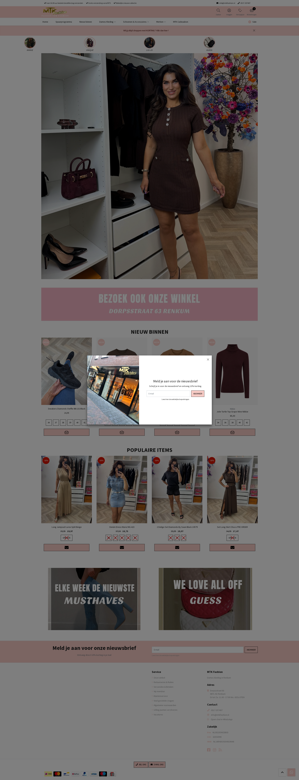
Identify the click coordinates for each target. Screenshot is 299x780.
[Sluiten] (208, 359)
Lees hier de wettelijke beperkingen (175, 399)
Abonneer (197, 393)
